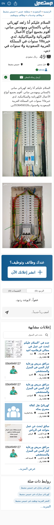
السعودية (37, 11)
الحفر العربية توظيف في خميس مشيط (32, 501)
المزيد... (45, 506)
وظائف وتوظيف (17, 15)
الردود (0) (39, 290)
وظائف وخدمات (34, 15)
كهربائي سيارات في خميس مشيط (34, 494)
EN (3, 3)
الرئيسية (47, 11)
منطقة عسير (24, 11)
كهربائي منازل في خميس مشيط (35, 487)
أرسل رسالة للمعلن (32, 77)
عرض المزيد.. (27, 469)
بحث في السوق (35, 334)
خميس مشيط (9, 11)
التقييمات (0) (14, 290)
